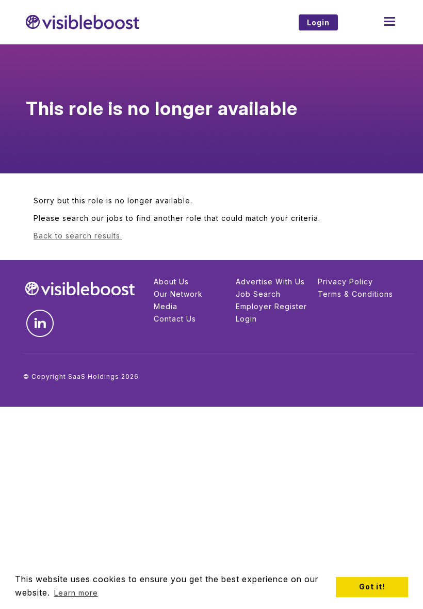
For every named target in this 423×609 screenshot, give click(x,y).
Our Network (178, 294)
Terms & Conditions (355, 294)
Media (165, 306)
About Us (171, 281)
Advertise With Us (270, 281)
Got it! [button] (372, 586)
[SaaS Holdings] (113, 22)
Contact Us (175, 318)
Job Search (258, 294)
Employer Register (271, 306)
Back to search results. (78, 235)
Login (246, 318)
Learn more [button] (76, 592)
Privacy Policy (345, 281)
